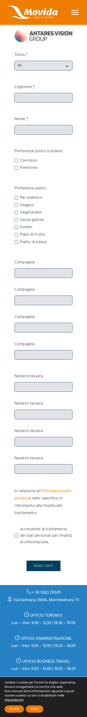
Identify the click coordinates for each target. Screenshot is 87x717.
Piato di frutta (32, 234)
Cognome (24, 87)
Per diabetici (31, 197)
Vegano (27, 205)
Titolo (21, 55)
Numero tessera (28, 376)
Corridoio (28, 160)
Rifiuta (34, 709)
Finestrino (29, 168)
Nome (21, 119)
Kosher (26, 227)
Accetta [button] (14, 709)
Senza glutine (32, 220)
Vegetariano (31, 212)
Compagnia (24, 262)
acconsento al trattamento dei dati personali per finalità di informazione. (46, 535)
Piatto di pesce (33, 242)
